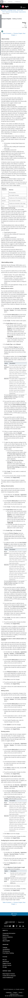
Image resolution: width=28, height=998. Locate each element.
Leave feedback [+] (8, 977)
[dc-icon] (22, 926)
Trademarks (8, 992)
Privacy (20, 992)
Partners (5, 3)
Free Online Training (8, 953)
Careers (5, 939)
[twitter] (9, 926)
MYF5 (10, 3)
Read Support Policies (9, 974)
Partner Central (7, 965)
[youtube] (19, 926)
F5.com (4, 1)
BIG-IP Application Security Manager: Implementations (14, 12)
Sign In (24, 7)
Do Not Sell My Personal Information (14, 995)
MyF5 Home (3, 10)
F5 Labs (5, 967)
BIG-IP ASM (20, 10)
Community (18, 1)
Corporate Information (9, 933)
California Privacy (14, 994)
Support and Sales (14, 923)
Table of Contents (7, 33)
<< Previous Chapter (17, 33)
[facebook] (16, 926)
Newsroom (6, 935)
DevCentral (6, 961)
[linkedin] (12, 926)
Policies (15, 992)
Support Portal (7, 963)
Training (5, 947)
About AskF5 (6, 941)
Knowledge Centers (12, 10)
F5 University (6, 951)
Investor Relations (8, 937)
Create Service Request (9, 975)
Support (10, 1)
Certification (6, 949)
